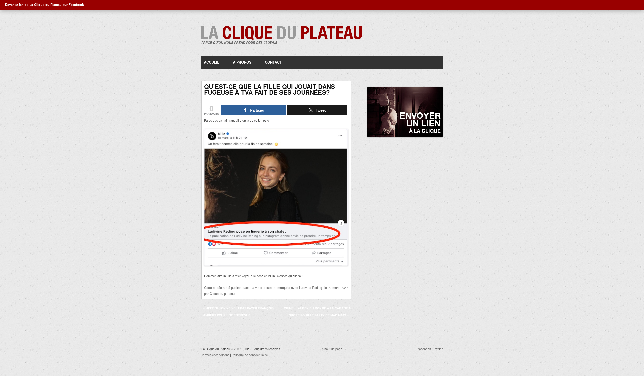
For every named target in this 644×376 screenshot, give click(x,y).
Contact (273, 62)
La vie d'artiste (261, 287)
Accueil (211, 62)
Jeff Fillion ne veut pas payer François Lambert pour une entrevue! (237, 311)
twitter (439, 349)
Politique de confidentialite (250, 355)
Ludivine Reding (310, 287)
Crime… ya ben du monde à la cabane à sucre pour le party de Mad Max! (317, 311)
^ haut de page (332, 349)
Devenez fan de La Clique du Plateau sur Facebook (44, 4)
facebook (424, 349)
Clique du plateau (222, 293)
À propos (242, 62)
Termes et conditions (215, 355)
